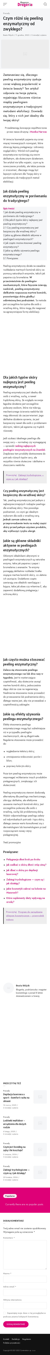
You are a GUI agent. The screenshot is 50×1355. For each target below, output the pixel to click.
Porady (6, 13)
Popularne (10, 1196)
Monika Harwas (38, 132)
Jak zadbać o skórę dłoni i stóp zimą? (26, 865)
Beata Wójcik (8, 35)
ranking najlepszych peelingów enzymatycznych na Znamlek (24, 448)
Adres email (9, 1286)
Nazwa (7, 1273)
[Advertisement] (25, 344)
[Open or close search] (45, 4)
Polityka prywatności (11, 1342)
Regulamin (26, 1339)
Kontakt (6, 1339)
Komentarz (9, 1237)
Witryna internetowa (12, 1299)
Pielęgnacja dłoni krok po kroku (23, 859)
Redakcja (16, 1339)
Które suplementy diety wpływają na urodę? (25, 900)
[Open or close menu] (5, 4)
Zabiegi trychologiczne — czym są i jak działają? (25, 881)
